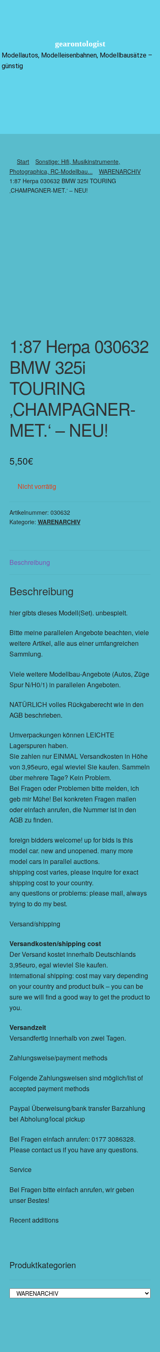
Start (23, 161)
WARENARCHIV (120, 171)
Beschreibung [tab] (29, 562)
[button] (80, 91)
